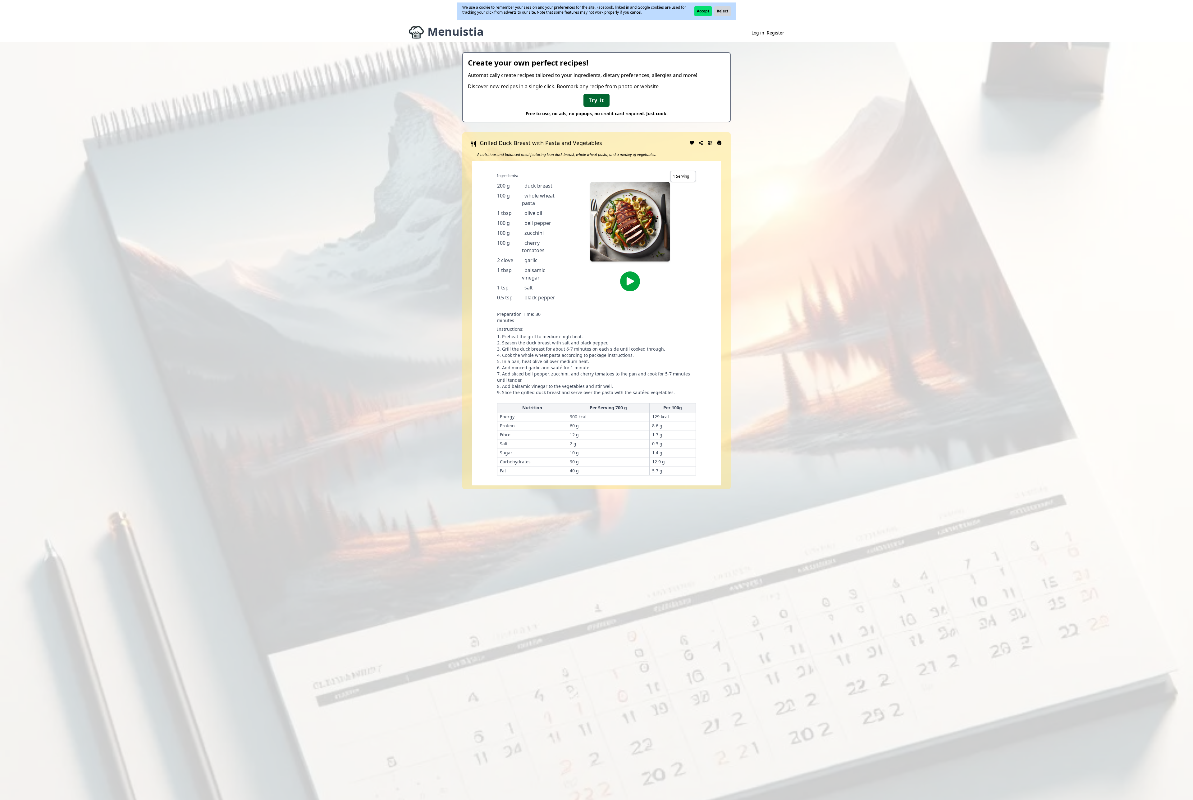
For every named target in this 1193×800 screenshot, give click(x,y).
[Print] (719, 142)
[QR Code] (710, 142)
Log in (758, 33)
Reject (722, 11)
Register (775, 33)
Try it (596, 100)
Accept (703, 11)
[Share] (701, 142)
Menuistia (455, 31)
